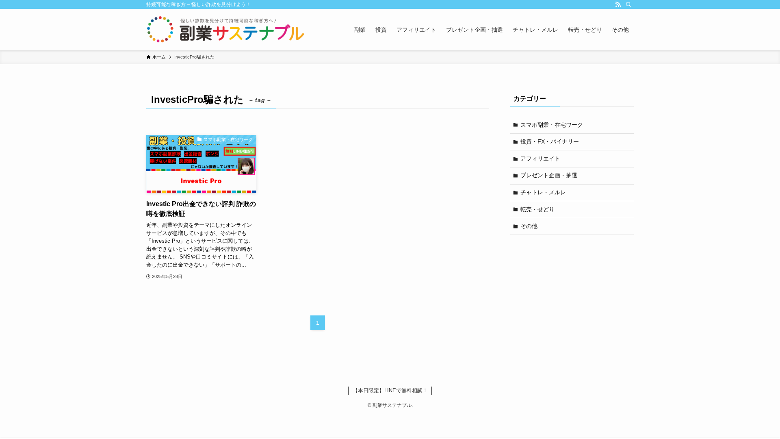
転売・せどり (537, 209)
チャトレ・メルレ (543, 192)
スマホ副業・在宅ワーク (551, 125)
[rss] (618, 4)
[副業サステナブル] (226, 29)
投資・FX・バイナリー (549, 141)
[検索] (628, 4)
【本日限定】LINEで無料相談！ (390, 390)
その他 (528, 226)
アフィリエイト (540, 158)
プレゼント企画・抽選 (548, 175)
